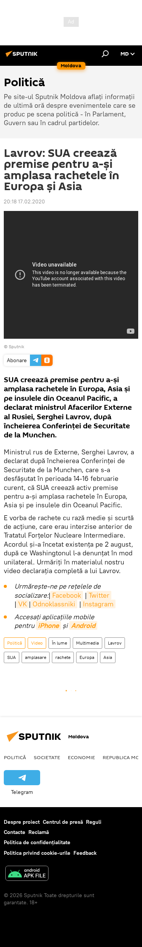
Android (83, 625)
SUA (11, 657)
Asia (107, 657)
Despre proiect (22, 821)
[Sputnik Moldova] (23, 56)
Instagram (98, 604)
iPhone (48, 625)
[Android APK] (27, 874)
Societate (47, 757)
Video (37, 643)
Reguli (93, 821)
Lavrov (115, 643)
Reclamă (38, 832)
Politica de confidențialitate (37, 842)
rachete (62, 657)
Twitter (99, 595)
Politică (14, 643)
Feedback (85, 852)
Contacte (14, 832)
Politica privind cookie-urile (37, 852)
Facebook (66, 595)
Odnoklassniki (54, 604)
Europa (87, 657)
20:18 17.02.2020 (24, 201)
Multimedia (87, 643)
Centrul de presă (63, 821)
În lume (59, 643)
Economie (81, 757)
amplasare (35, 657)
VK (22, 604)
